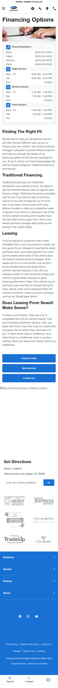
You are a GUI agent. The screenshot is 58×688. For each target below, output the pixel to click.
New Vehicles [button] (29, 368)
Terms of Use (28, 651)
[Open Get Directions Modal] (47, 8)
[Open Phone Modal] (54, 8)
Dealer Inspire (46, 658)
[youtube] (36, 616)
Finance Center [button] (29, 359)
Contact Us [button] (29, 378)
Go (49, 483)
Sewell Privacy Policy (29, 644)
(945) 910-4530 (43, 52)
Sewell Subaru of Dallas (37, 664)
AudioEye (41, 651)
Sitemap (16, 651)
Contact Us (46, 644)
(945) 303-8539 (43, 60)
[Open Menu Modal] (3, 8)
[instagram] (28, 616)
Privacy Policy (11, 644)
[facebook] (20, 616)
